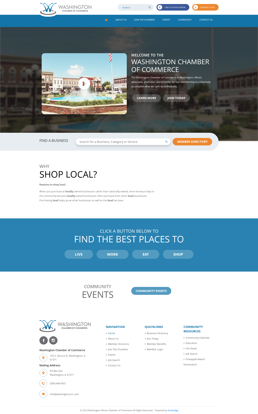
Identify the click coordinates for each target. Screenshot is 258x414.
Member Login (207, 7)
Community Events (151, 291)
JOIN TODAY (176, 98)
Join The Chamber (144, 19)
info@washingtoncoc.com (64, 394)
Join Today (152, 338)
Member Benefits (156, 344)
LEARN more (146, 98)
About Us (120, 19)
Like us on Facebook (175, 7)
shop (178, 254)
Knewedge (173, 410)
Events (166, 19)
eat (146, 254)
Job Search (114, 360)
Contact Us (206, 19)
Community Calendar (198, 337)
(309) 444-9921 (58, 383)
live (79, 254)
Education (191, 343)
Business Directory (157, 333)
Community (185, 19)
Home (106, 20)
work (112, 254)
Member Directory (118, 344)
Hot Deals (191, 348)
